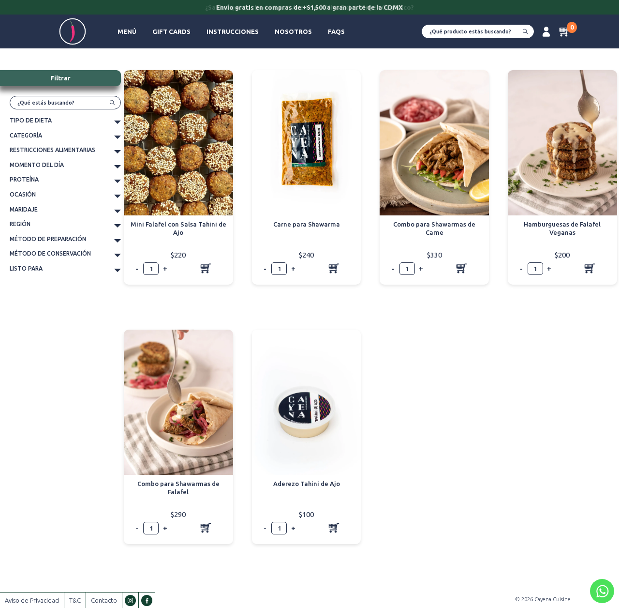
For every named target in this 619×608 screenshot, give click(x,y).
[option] (309, 8)
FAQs (336, 31)
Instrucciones (232, 31)
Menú (127, 31)
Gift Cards (171, 31)
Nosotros (293, 31)
